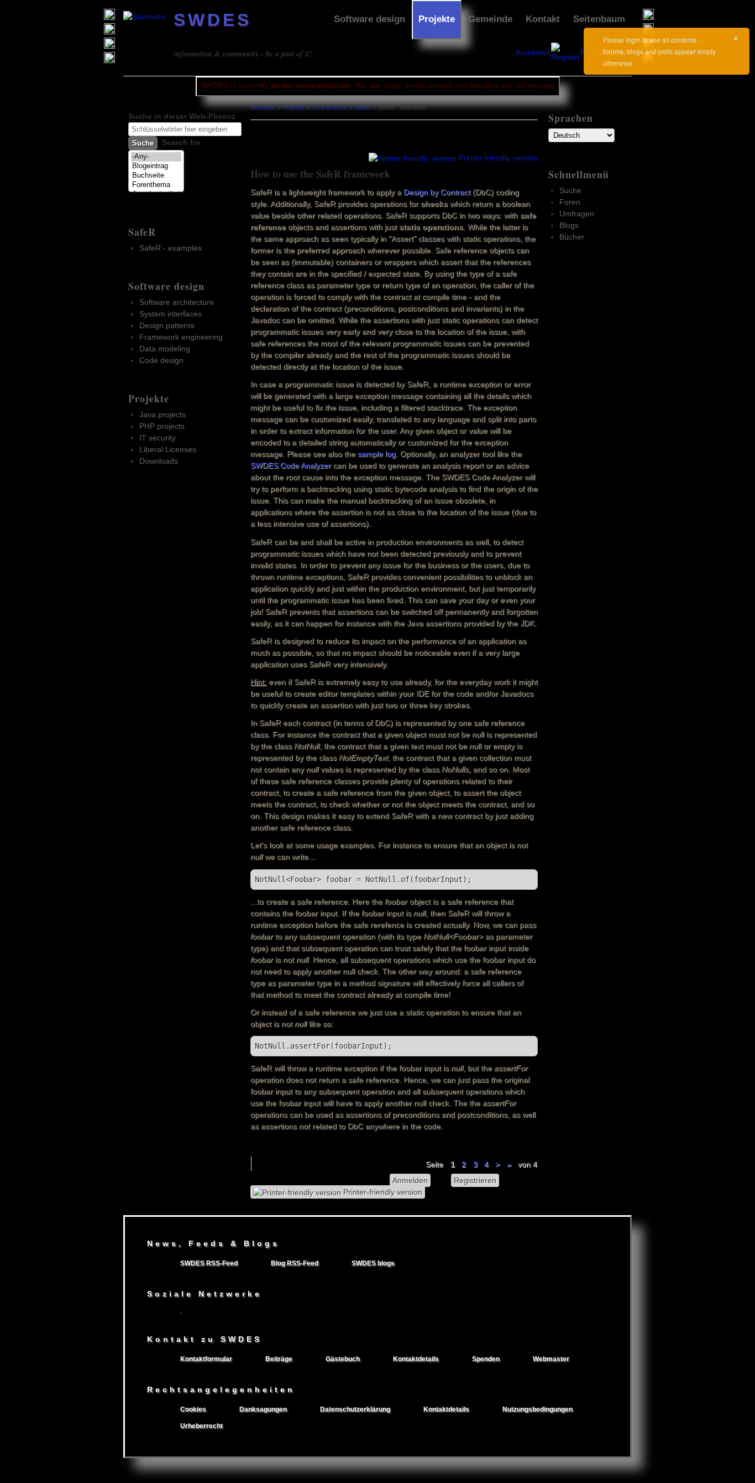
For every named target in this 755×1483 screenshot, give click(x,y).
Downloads (158, 461)
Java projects (162, 414)
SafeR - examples (170, 247)
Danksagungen (263, 1409)
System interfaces (170, 313)
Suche (570, 190)
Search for (181, 142)
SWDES (212, 20)
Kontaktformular (206, 1359)
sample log (377, 453)
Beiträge (278, 1359)
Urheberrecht (201, 1426)
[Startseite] (144, 16)
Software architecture (176, 302)
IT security (157, 437)
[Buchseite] (156, 175)
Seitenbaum (599, 19)
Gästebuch (343, 1359)
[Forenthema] (156, 185)
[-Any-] (156, 157)
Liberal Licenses (167, 449)
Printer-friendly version (498, 157)
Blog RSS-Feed (294, 1263)
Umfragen (576, 213)
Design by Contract (436, 192)
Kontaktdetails (416, 1359)
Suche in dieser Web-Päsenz (181, 116)
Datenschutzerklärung (355, 1409)
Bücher (571, 236)
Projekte (436, 19)
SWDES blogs (373, 1263)
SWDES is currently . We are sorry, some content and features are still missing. (379, 85)
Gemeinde (490, 19)
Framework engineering (181, 337)
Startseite (263, 107)
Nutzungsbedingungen (537, 1409)
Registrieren (475, 1180)
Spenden (486, 1359)
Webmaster (551, 1359)
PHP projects (162, 426)
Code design (161, 360)
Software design (369, 19)
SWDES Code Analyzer (290, 465)
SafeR (142, 232)
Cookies (193, 1409)
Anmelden (533, 52)
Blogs (569, 225)
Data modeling (164, 348)
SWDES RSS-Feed (209, 1263)
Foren (569, 202)
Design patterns (167, 325)
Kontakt (543, 19)
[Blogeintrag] (156, 166)
